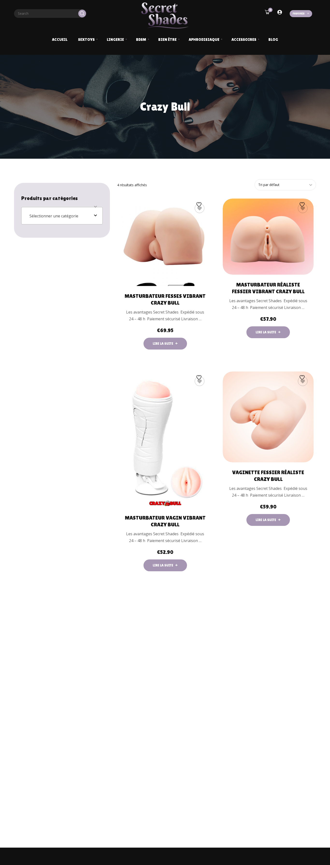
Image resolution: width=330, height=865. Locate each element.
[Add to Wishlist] (199, 208)
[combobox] (62, 215)
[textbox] (62, 216)
